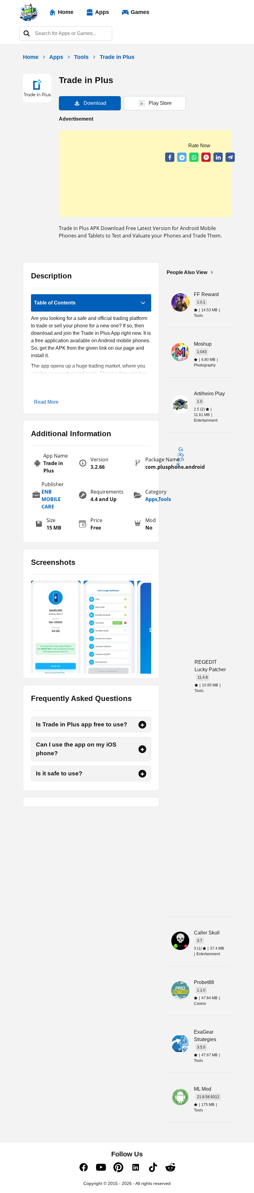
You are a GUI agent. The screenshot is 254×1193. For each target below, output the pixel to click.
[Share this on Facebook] (169, 157)
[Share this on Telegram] (230, 157)
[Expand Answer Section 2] (142, 749)
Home (65, 12)
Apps (102, 12)
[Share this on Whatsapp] (194, 157)
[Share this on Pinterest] (206, 157)
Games (140, 12)
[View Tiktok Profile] (153, 1170)
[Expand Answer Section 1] (142, 725)
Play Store (160, 103)
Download (95, 103)
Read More (46, 402)
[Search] (26, 33)
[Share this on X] (181, 157)
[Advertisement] (145, 173)
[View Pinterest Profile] (118, 1170)
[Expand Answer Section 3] (142, 774)
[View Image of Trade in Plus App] (56, 627)
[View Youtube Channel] (101, 1170)
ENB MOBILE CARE (51, 499)
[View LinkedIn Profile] (136, 1170)
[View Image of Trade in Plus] (109, 627)
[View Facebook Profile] (84, 1170)
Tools (81, 57)
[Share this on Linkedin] (218, 157)
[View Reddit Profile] (170, 1170)
